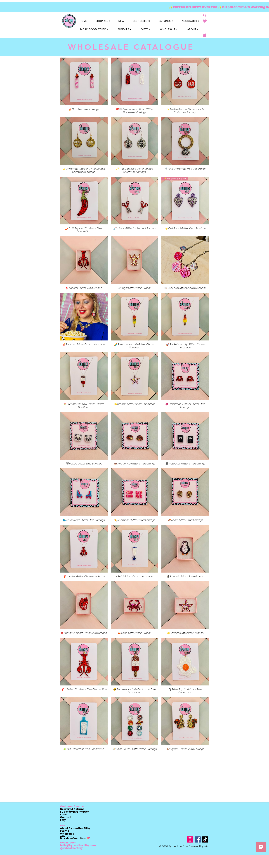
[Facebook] (198, 839)
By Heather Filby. (179, 846)
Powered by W (197, 846)
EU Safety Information (75, 812)
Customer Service (72, 806)
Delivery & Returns (72, 809)
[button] (103, 20)
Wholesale (67, 834)
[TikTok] (205, 839)
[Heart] (205, 21)
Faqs (63, 814)
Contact (65, 817)
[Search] (205, 15)
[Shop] (205, 35)
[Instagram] (190, 839)
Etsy (63, 820)
